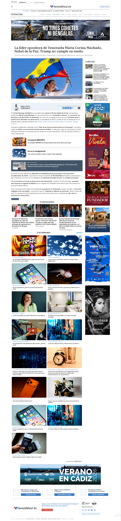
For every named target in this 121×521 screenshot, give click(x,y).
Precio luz (33, 11)
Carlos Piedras (39, 226)
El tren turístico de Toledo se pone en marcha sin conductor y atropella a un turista (100, 90)
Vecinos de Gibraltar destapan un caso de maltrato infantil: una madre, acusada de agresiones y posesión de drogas (23, 222)
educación (74, 14)
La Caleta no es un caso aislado (98, 82)
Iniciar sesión (104, 6)
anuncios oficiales (87, 14)
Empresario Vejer (77, 11)
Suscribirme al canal (64, 494)
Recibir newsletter (98, 494)
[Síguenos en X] (83, 510)
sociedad (48, 14)
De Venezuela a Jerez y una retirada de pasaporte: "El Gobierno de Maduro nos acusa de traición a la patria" (52, 165)
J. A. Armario (15, 228)
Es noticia (26, 11)
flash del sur (97, 14)
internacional (56, 14)
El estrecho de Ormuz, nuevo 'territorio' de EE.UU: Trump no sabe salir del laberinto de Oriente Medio (46, 221)
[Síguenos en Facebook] (95, 510)
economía (42, 14)
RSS (59, 518)
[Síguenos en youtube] (92, 510)
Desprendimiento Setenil (44, 11)
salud (80, 14)
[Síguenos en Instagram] (86, 510)
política (63, 14)
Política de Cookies (52, 518)
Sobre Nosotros (31, 518)
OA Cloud (71, 518)
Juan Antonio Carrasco (65, 229)
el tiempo (104, 14)
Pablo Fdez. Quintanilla (25, 107)
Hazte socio (48, 510)
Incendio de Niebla (58, 11)
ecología (68, 14)
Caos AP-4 (68, 11)
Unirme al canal (31, 494)
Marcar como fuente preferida (91, 513)
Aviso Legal (44, 518)
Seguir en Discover (40, 2)
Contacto (38, 518)
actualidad (13, 17)
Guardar (75, 108)
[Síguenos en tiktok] (89, 510)
